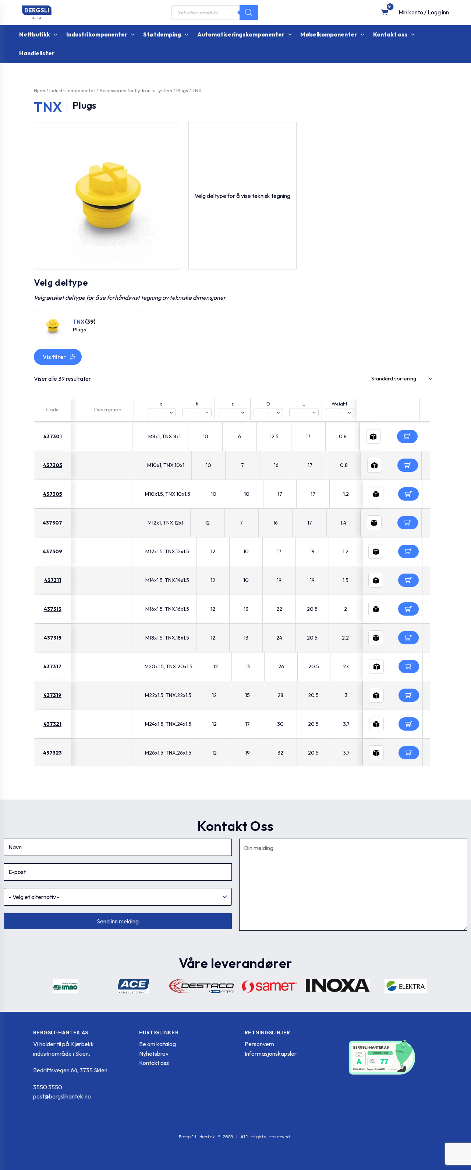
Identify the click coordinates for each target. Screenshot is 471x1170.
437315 (52, 637)
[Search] (249, 12)
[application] (53, 34)
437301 (52, 436)
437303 (52, 465)
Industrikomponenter (72, 90)
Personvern (259, 1044)
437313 (52, 609)
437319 (52, 695)
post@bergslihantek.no (62, 1096)
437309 (52, 551)
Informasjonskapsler (271, 1053)
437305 (52, 494)
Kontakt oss (154, 1062)
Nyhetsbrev (154, 1053)
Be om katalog (157, 1044)
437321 (52, 724)
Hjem (39, 90)
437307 (52, 522)
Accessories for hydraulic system (135, 90)
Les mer (407, 436)
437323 (52, 752)
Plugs (182, 90)
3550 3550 (47, 1087)
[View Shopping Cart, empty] (384, 12)
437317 (52, 666)
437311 (52, 580)
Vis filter (54, 357)
